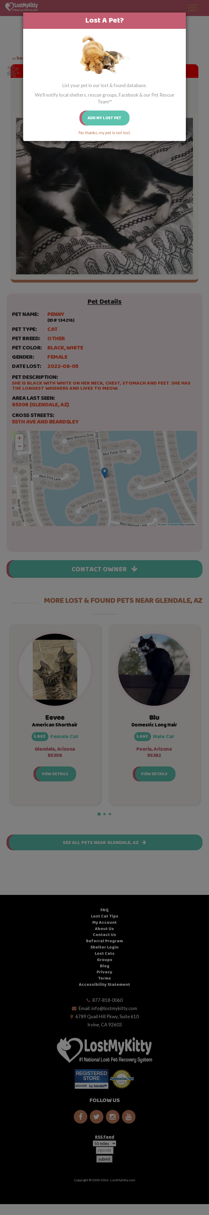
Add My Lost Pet (105, 118)
